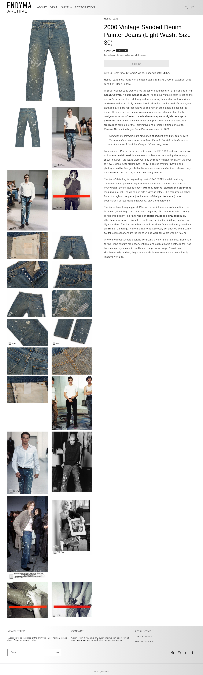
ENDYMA (105, 672)
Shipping (121, 55)
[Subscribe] (57, 652)
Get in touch (77, 638)
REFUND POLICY (144, 641)
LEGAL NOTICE (143, 631)
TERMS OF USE (143, 636)
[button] (66, 7)
